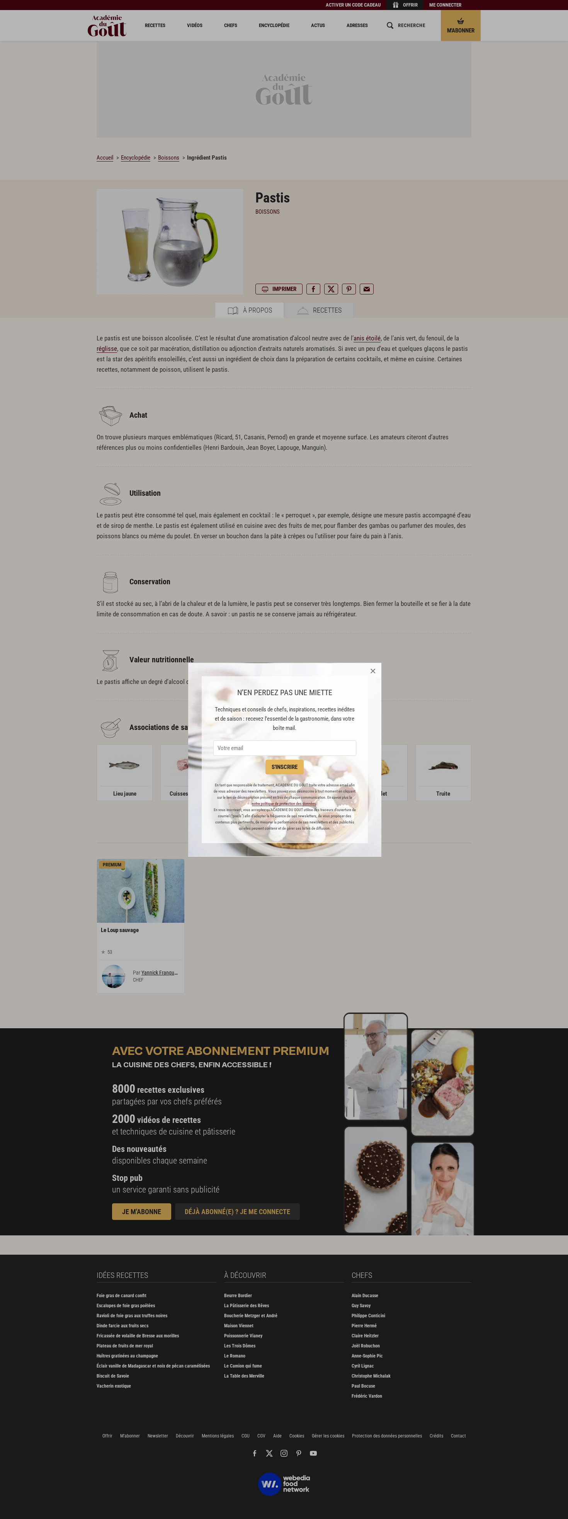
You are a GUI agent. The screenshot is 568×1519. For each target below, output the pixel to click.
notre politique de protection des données (284, 803)
